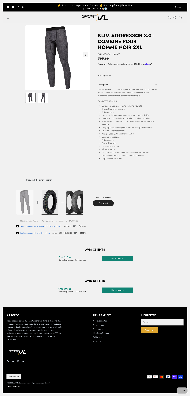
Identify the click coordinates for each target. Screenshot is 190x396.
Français (178, 7)
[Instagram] (18, 7)
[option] (57, 57)
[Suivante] (86, 55)
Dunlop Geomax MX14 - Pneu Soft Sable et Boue (40, 226)
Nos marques (98, 329)
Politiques (97, 337)
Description (103, 84)
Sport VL (15, 383)
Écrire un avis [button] (117, 258)
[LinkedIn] (23, 7)
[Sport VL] (95, 17)
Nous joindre (98, 325)
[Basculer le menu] (9, 17)
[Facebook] (7, 7)
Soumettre (149, 330)
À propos (97, 341)
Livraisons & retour (101, 333)
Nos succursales (100, 321)
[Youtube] (13, 7)
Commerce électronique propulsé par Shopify (34, 383)
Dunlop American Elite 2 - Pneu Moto (35, 233)
